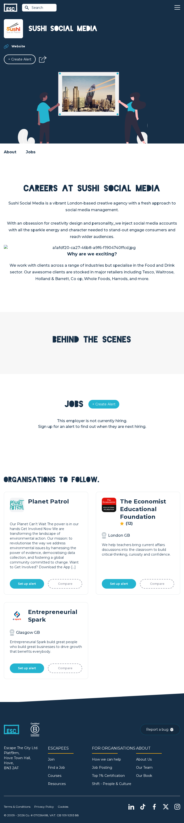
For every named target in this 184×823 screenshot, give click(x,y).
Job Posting (102, 767)
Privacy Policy (44, 806)
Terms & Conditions (17, 806)
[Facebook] (154, 807)
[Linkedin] (131, 807)
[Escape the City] (10, 8)
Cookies (63, 806)
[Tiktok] (143, 807)
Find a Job (56, 767)
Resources (57, 784)
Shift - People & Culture (111, 784)
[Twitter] (166, 807)
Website (18, 46)
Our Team (144, 767)
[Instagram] (177, 807)
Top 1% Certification (108, 775)
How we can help (106, 759)
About (10, 152)
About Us (144, 759)
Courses (54, 775)
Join (51, 759)
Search (37, 8)
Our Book (144, 775)
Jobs (30, 152)
